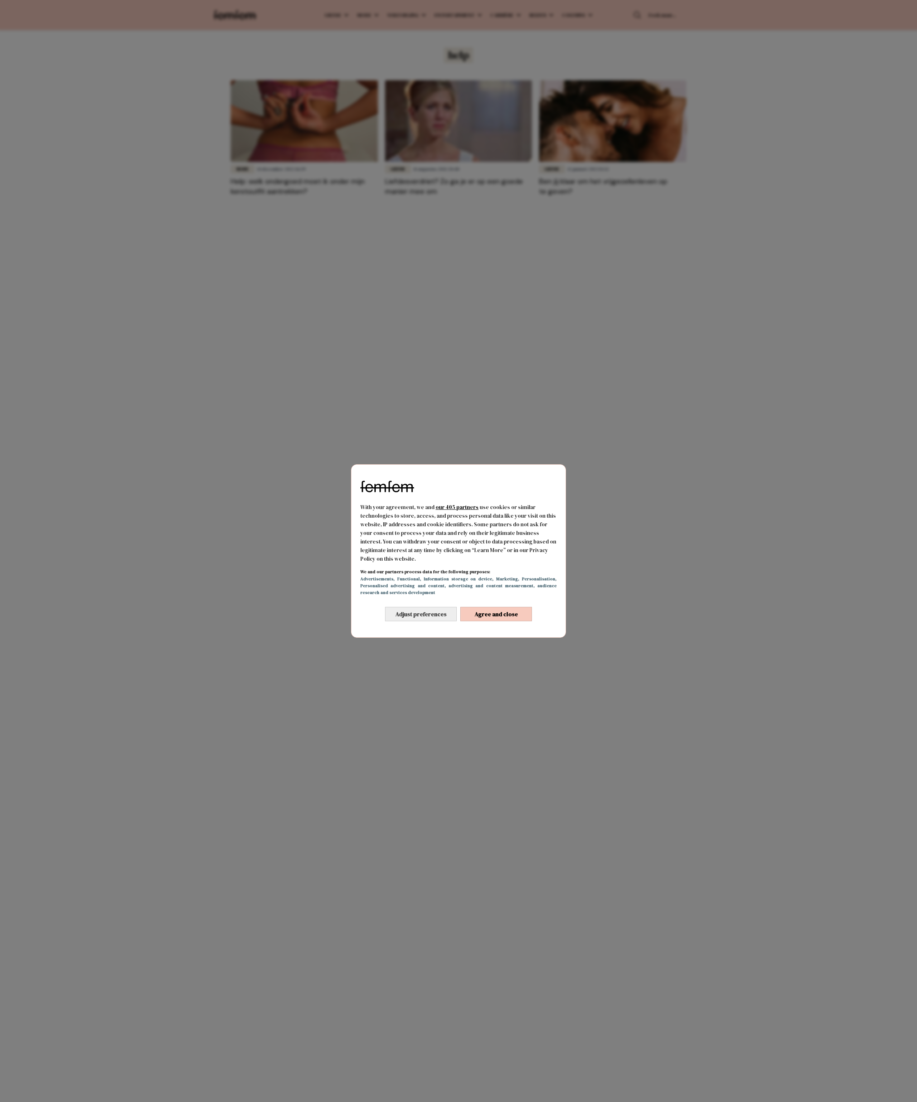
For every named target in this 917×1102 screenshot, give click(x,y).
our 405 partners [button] (457, 507)
